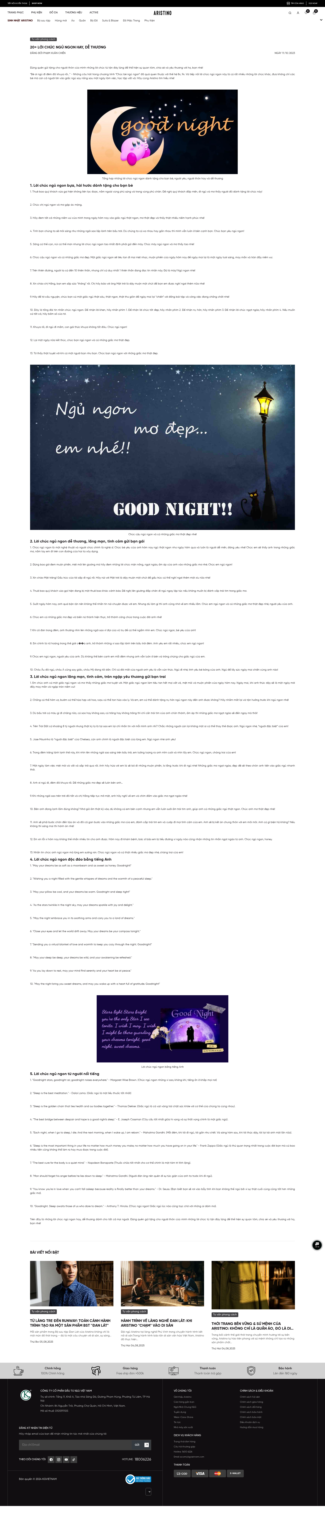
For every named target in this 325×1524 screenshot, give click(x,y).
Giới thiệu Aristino (182, 1397)
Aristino (154, 78)
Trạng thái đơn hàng (184, 1441)
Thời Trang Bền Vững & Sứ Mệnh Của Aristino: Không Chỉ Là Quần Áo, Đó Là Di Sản (251, 1326)
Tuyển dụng (180, 1412)
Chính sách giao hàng (251, 1402)
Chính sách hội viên (250, 1397)
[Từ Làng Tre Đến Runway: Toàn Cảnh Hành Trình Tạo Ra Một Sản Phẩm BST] (71, 1283)
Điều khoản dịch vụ (250, 1422)
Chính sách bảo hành (251, 1412)
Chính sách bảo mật (250, 1417)
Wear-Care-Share (183, 1417)
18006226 (143, 1459)
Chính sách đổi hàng (251, 1407)
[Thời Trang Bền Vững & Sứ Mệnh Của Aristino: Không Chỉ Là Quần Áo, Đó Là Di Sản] (253, 1285)
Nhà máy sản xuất (183, 1427)
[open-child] (321, 20)
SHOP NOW (37, 3)
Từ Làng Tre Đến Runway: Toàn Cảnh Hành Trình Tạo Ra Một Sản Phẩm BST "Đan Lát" (70, 1323)
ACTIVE (94, 12)
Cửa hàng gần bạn (184, 1402)
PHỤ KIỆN (36, 12)
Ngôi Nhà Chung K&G (185, 1407)
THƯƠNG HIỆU (73, 12)
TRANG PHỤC (16, 12)
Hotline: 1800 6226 (183, 1452)
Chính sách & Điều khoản (256, 1391)
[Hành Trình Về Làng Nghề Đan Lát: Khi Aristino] (162, 1283)
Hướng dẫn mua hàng (251, 1427)
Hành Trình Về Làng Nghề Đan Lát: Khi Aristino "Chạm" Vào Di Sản (156, 1323)
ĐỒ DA (53, 12)
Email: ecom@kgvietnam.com (189, 1457)
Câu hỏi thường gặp (184, 1447)
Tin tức (177, 1422)
